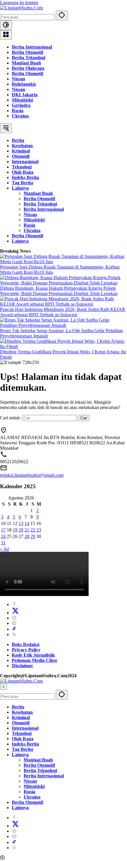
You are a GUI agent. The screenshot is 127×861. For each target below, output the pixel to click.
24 (3, 536)
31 (3, 542)
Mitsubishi (22, 99)
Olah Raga (22, 738)
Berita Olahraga (28, 68)
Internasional (25, 728)
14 (27, 523)
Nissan (18, 78)
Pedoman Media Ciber (34, 660)
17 (3, 529)
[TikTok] (14, 629)
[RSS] (14, 634)
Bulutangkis (24, 84)
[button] (62, 15)
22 (32, 529)
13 (21, 523)
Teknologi (22, 733)
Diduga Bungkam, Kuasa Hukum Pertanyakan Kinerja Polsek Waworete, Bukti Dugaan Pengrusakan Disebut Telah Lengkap (59, 291)
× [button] (3, 687)
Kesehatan (22, 712)
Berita (18, 706)
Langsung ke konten (19, 2)
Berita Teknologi (28, 57)
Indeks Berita (25, 743)
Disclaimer (22, 665)
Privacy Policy (26, 649)
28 (27, 536)
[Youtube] (14, 623)
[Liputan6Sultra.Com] (21, 7)
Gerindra (21, 105)
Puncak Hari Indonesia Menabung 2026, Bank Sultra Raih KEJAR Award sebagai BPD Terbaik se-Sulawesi (62, 312)
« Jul (4, 549)
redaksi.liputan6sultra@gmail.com (32, 475)
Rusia (17, 110)
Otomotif (21, 722)
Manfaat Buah (26, 62)
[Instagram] (14, 617)
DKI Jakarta (25, 94)
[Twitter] (15, 612)
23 (38, 529)
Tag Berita (22, 749)
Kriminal (21, 717)
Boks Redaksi (25, 644)
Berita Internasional (32, 46)
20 (21, 529)
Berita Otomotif (27, 52)
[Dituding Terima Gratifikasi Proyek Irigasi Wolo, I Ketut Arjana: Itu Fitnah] (63, 346)
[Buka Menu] (6, 35)
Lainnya (20, 754)
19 (15, 529)
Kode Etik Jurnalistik (33, 655)
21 (27, 529)
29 (32, 536)
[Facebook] (14, 604)
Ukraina (20, 115)
